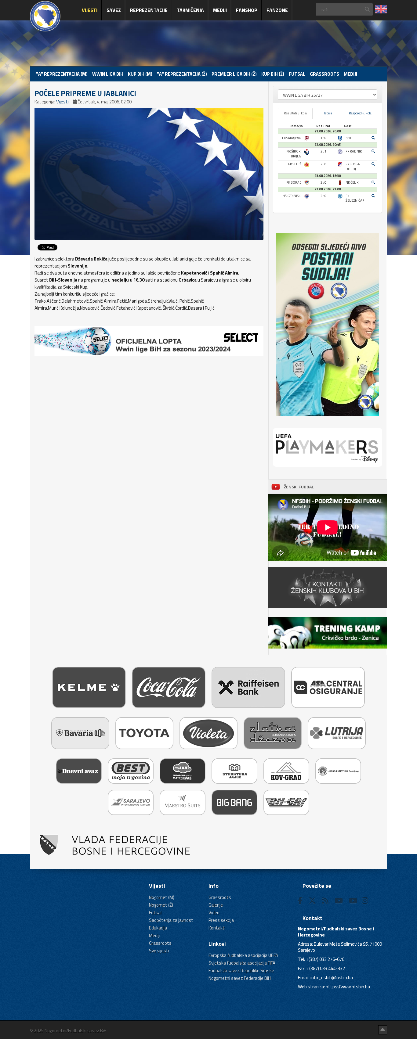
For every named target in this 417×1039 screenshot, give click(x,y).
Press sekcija (221, 920)
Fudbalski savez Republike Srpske (241, 970)
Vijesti (89, 10)
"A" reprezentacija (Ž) (182, 73)
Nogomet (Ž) (161, 904)
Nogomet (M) (161, 897)
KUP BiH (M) (140, 73)
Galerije (216, 904)
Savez (114, 10)
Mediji (220, 10)
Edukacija (158, 927)
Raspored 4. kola (360, 113)
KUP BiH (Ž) (272, 73)
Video (214, 912)
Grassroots (324, 73)
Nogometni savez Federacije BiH (240, 978)
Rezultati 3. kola (295, 113)
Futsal (297, 73)
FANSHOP (246, 10)
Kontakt (217, 927)
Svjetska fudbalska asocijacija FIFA (242, 962)
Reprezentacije (149, 10)
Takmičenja (190, 10)
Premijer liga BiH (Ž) (234, 73)
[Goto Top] (382, 1029)
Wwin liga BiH (107, 73)
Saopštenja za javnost (171, 920)
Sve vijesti (159, 950)
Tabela (328, 113)
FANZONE (277, 10)
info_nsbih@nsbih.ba (331, 977)
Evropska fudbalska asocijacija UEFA (243, 955)
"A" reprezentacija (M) (62, 73)
